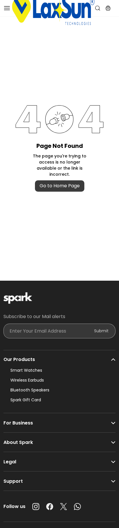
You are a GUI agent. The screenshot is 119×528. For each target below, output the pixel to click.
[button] (108, 8)
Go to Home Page (60, 185)
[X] (63, 506)
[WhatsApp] (77, 506)
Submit (101, 331)
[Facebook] (49, 506)
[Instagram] (35, 506)
